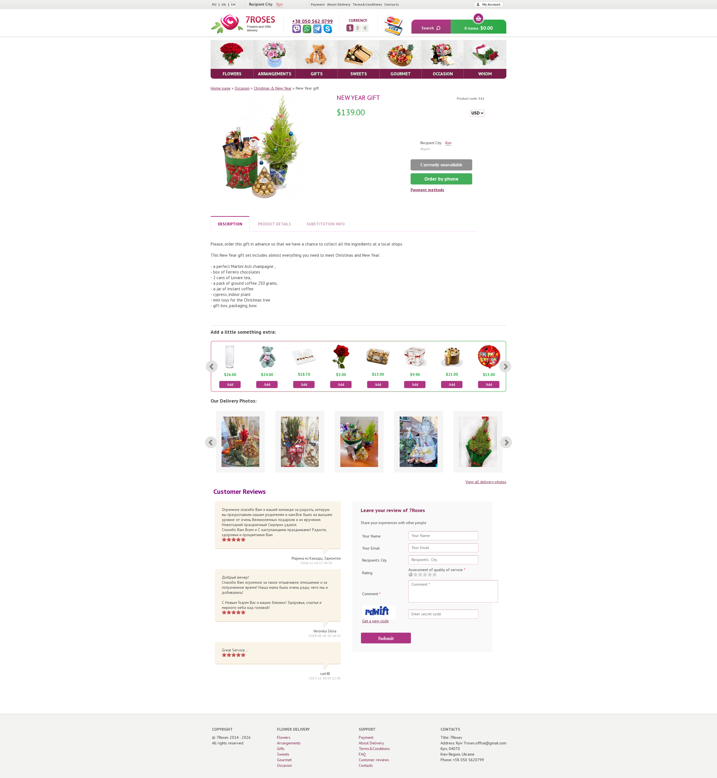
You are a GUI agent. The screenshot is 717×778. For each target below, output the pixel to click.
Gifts (281, 748)
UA (224, 4)
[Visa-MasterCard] (393, 25)
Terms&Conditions (367, 4)
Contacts (391, 4)
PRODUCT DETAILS (274, 223)
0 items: (478, 28)
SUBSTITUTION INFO (326, 223)
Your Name (371, 536)
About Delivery (338, 4)
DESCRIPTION (230, 223)
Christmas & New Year (273, 88)
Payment (318, 4)
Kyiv (279, 4)
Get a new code (375, 620)
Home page (221, 88)
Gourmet (284, 759)
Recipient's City (374, 560)
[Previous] (212, 366)
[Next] (505, 366)
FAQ (362, 754)
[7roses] (243, 24)
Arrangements (289, 743)
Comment (371, 593)
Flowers (283, 737)
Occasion (242, 88)
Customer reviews (374, 759)
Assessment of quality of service (436, 569)
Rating (367, 572)
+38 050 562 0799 (312, 21)
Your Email (371, 548)
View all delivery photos (485, 481)
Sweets (283, 754)
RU (214, 4)
